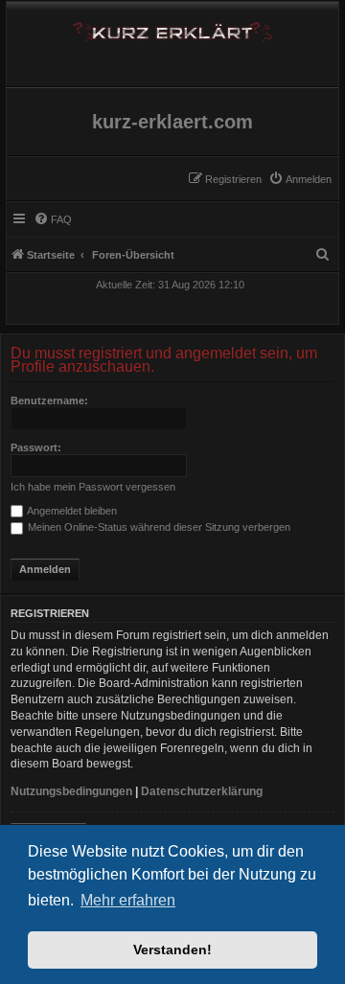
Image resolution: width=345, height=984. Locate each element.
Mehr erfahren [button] (127, 900)
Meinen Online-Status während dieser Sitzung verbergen (157, 527)
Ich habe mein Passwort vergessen (93, 486)
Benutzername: (49, 400)
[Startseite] (172, 27)
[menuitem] (300, 179)
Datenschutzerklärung (202, 791)
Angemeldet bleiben (71, 510)
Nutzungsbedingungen (71, 791)
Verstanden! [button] (172, 949)
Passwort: (36, 447)
